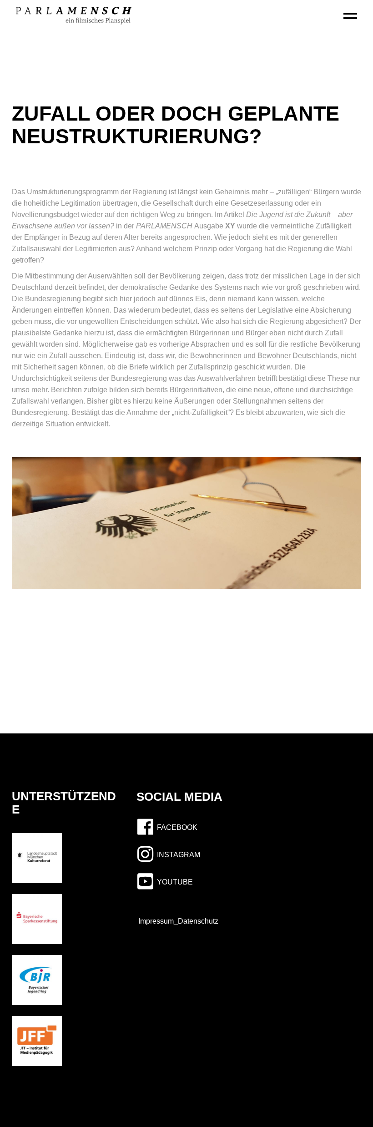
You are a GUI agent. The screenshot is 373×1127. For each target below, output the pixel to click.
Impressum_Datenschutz (175, 921)
